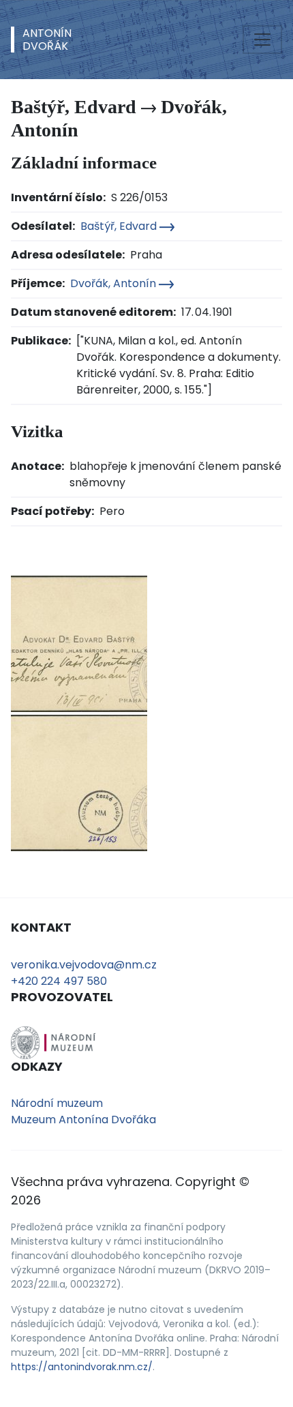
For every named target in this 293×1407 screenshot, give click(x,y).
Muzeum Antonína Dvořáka (83, 1119)
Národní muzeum (57, 1103)
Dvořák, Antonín (114, 283)
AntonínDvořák (47, 40)
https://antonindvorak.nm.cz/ (82, 1367)
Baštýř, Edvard (119, 226)
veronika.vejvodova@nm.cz (84, 965)
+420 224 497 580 (59, 981)
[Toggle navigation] (262, 39)
